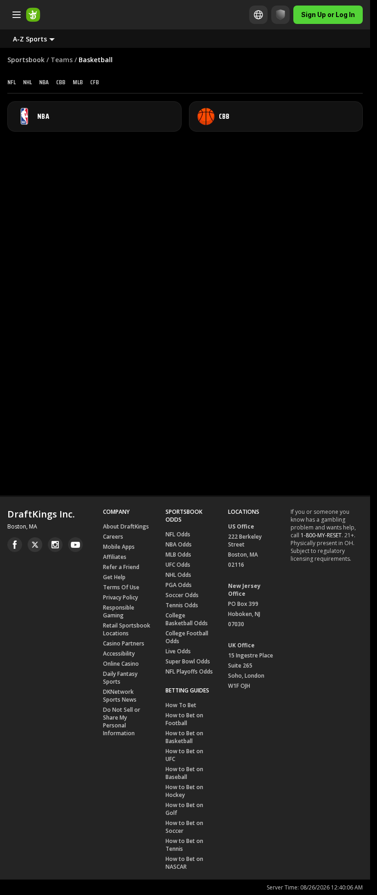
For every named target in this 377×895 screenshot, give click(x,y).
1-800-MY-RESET (321, 535)
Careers (113, 536)
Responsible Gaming (118, 611)
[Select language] (258, 15)
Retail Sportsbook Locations (126, 629)
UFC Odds (178, 565)
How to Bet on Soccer (184, 827)
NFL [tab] (11, 82)
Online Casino (121, 664)
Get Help (114, 577)
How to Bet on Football (184, 719)
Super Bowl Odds (188, 661)
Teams (62, 59)
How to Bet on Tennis (184, 845)
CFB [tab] (94, 82)
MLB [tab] (78, 82)
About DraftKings (126, 526)
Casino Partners (123, 643)
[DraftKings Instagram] (55, 544)
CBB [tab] (60, 82)
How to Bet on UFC (184, 755)
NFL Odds (178, 534)
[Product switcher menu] (16, 14)
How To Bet (181, 705)
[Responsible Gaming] (280, 15)
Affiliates (114, 557)
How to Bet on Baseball (184, 773)
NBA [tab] (44, 82)
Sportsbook (26, 59)
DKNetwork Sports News (120, 695)
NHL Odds (178, 575)
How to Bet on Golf (184, 809)
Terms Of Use (121, 587)
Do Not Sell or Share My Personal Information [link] (121, 721)
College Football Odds (187, 637)
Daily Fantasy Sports (120, 678)
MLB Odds (178, 554)
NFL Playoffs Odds (189, 671)
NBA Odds (179, 544)
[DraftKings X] (35, 544)
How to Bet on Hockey (184, 791)
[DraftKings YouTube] (75, 544)
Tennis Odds (182, 605)
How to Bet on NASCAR (184, 863)
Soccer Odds (182, 595)
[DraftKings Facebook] (14, 544)
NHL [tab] (27, 82)
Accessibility (119, 653)
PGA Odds (179, 585)
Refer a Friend (121, 567)
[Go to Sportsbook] (33, 14)
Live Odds (178, 651)
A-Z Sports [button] (30, 39)
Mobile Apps (119, 547)
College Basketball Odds (187, 619)
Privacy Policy (120, 597)
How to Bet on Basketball (184, 737)
